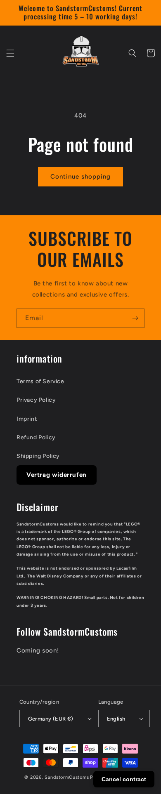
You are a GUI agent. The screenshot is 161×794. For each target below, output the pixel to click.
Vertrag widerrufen (56, 474)
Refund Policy (36, 437)
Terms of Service (40, 381)
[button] (10, 53)
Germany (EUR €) (50, 719)
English (116, 719)
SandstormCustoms (67, 777)
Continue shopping (80, 176)
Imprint (27, 418)
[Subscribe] (135, 318)
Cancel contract (124, 779)
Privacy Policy (36, 399)
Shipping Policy (38, 455)
